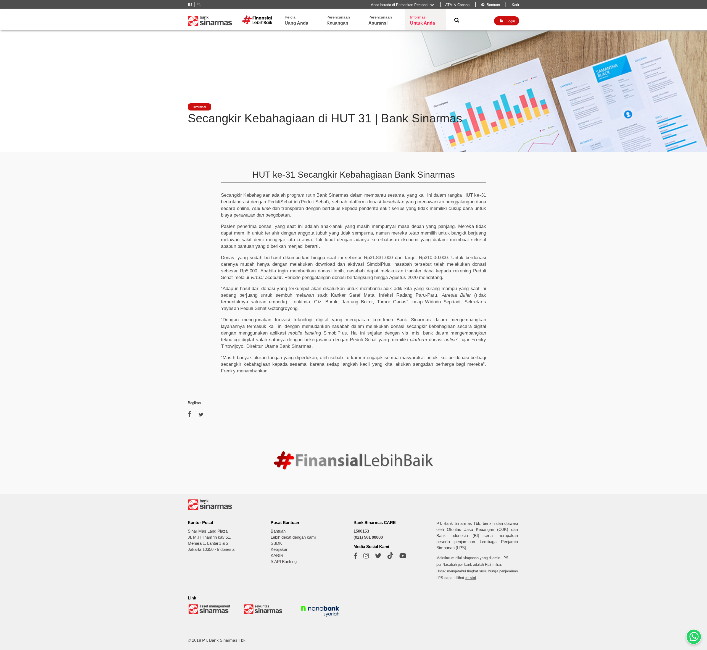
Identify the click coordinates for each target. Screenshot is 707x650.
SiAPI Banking (284, 561)
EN (198, 5)
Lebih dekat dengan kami (293, 537)
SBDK (276, 543)
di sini (470, 578)
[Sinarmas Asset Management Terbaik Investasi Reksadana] (210, 613)
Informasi (199, 107)
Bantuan (490, 5)
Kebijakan (279, 549)
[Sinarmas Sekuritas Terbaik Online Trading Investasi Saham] (265, 613)
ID (190, 4)
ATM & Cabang (457, 5)
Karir (515, 5)
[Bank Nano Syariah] (320, 617)
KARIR (277, 555)
